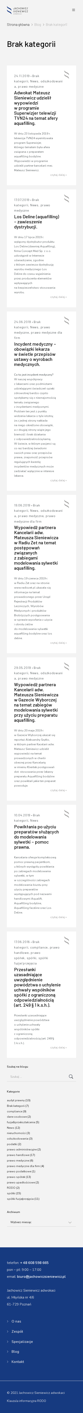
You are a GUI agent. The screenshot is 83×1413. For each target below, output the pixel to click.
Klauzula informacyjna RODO (26, 1401)
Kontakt (18, 1361)
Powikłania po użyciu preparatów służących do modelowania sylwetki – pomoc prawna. (36, 837)
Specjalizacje (22, 1341)
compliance (39, 947)
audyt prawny (16, 1100)
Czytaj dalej (58, 175)
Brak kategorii (16, 1106)
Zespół (17, 1331)
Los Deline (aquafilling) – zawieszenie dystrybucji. (36, 221)
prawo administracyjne (22, 1149)
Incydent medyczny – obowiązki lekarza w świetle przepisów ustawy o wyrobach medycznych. (35, 354)
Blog (15, 1351)
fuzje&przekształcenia (21, 1122)
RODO (11, 1188)
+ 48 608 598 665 (34, 1262)
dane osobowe (17, 1117)
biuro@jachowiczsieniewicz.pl (41, 1276)
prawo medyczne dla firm (23, 1166)
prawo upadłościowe (21, 1182)
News (34, 81)
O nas (16, 1321)
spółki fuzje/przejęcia (20, 1199)
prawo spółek (16, 1177)
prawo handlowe (18, 1155)
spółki (31, 958)
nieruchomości (16, 1133)
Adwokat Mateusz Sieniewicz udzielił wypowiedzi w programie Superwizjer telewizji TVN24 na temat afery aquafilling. (36, 108)
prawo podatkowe (19, 1171)
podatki (12, 1144)
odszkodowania (17, 1139)
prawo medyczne (31, 86)
